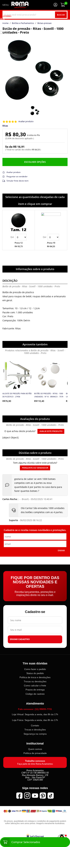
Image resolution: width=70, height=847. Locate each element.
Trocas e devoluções (35, 729)
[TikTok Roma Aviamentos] (51, 795)
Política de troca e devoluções (35, 677)
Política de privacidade (35, 753)
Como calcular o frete (35, 685)
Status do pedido (35, 673)
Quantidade (18, 237)
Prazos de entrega (35, 689)
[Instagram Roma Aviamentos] (27, 795)
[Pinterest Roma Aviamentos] (43, 795)
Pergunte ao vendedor (35, 467)
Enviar (61, 550)
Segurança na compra (35, 733)
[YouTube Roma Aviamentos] (35, 795)
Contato (35, 725)
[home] (19, 5)
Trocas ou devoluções (35, 681)
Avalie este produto (51, 431)
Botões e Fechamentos (23, 23)
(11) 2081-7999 (4, 23)
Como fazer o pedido (35, 669)
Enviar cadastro (20, 639)
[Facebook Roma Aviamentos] (19, 795)
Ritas (5, 125)
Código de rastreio (35, 693)
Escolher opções (35, 161)
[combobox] (35, 15)
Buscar (61, 14)
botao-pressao (44, 23)
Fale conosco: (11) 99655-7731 (35, 709)
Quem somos (35, 749)
